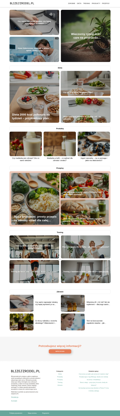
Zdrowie (71, 3)
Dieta (79, 3)
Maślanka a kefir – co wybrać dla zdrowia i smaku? (60, 159)
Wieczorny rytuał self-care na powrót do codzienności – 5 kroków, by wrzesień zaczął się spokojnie (85, 35)
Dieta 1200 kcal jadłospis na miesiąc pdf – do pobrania (82, 118)
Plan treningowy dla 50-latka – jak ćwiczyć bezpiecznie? (85, 247)
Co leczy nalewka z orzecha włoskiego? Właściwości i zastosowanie (46, 322)
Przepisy (106, 3)
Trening (86, 3)
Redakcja (14, 397)
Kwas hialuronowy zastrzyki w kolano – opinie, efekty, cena (34, 49)
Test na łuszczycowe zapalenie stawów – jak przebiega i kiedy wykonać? (97, 322)
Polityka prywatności (15, 413)
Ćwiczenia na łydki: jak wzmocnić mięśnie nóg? (93, 374)
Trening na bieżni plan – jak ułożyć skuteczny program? (34, 272)
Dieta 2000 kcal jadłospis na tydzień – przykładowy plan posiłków (31, 116)
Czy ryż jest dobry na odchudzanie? (78, 92)
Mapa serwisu (32, 413)
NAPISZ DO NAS (60, 351)
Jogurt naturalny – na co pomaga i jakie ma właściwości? (93, 159)
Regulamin (45, 413)
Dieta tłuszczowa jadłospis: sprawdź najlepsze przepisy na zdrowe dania (82, 220)
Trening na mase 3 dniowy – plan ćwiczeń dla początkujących (34, 247)
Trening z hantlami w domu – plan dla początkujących (85, 272)
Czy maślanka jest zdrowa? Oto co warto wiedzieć (25, 159)
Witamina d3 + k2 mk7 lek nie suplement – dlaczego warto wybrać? (98, 303)
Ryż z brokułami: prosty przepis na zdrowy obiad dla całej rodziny (35, 218)
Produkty (96, 3)
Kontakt (14, 401)
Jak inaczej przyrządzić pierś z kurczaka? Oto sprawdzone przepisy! (82, 193)
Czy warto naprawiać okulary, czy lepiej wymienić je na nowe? (34, 22)
